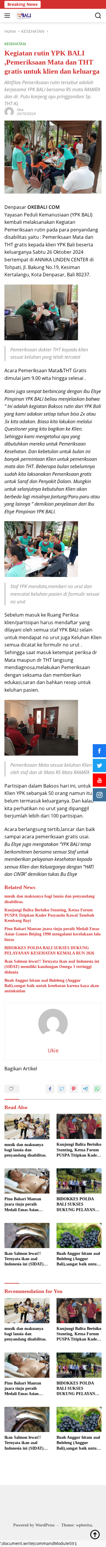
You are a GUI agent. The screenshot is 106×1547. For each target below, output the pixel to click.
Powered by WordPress (33, 1525)
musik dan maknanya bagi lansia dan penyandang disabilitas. (49, 899)
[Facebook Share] (50, 1088)
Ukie (20, 109)
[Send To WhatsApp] (97, 1088)
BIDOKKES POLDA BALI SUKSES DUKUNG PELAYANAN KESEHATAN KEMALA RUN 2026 (49, 950)
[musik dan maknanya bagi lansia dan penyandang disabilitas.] (26, 1126)
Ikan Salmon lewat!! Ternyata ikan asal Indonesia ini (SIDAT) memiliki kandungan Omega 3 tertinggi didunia (51, 966)
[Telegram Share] (85, 1088)
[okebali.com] (23, 16)
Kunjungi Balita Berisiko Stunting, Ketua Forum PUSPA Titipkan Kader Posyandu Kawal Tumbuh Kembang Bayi (49, 915)
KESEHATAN (15, 43)
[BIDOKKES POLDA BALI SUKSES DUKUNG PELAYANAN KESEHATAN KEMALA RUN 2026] (79, 1181)
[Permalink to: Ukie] (9, 111)
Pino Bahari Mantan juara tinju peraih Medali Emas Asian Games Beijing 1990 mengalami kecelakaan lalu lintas (52, 934)
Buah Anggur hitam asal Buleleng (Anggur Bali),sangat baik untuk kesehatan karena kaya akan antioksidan (51, 985)
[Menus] (8, 16)
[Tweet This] (61, 1088)
